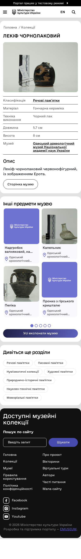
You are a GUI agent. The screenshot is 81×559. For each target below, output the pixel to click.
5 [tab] (49, 325)
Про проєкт (52, 454)
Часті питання (54, 482)
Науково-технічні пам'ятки (26, 388)
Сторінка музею (20, 184)
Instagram (20, 508)
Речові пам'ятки (46, 100)
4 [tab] (45, 325)
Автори (49, 475)
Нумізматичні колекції (23, 371)
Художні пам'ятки (60, 371)
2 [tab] (36, 325)
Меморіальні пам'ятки (22, 397)
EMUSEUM (68, 529)
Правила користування (14, 476)
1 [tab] (31, 325)
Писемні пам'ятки (50, 362)
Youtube (19, 516)
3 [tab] (40, 325)
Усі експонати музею (40, 333)
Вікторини (51, 461)
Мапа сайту (52, 489)
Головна (10, 454)
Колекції (10, 461)
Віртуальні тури (55, 468)
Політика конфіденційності (17, 487)
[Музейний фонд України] (26, 12)
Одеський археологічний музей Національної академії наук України (53, 147)
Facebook (19, 500)
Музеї (7, 468)
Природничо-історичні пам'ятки (29, 380)
